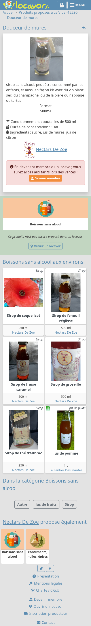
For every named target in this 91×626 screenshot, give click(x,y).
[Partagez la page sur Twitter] (41, 568)
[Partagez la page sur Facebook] (50, 568)
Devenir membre (47, 178)
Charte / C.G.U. (47, 590)
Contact (48, 622)
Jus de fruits (46, 504)
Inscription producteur (47, 613)
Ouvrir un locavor (47, 246)
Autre (22, 504)
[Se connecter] (62, 5)
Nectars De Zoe (23, 332)
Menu (79, 5)
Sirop (69, 504)
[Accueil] (26, 4)
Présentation (47, 576)
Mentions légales (48, 583)
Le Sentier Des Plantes (65, 470)
